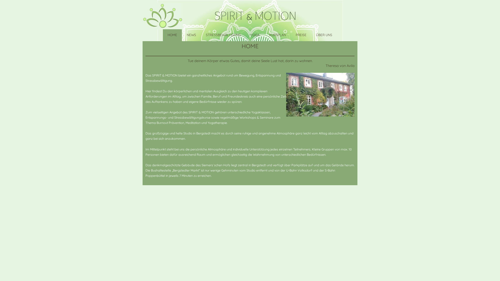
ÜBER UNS (324, 35)
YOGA (255, 35)
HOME (172, 35)
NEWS (191, 35)
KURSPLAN (277, 35)
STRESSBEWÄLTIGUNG (223, 35)
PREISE (301, 35)
